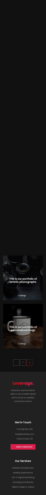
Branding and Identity (23, 482)
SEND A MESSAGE (24, 446)
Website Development (23, 467)
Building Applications (23, 472)
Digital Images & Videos (23, 486)
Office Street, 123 (24, 438)
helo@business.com (24, 434)
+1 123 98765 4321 (24, 429)
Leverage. (23, 383)
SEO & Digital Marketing (23, 477)
